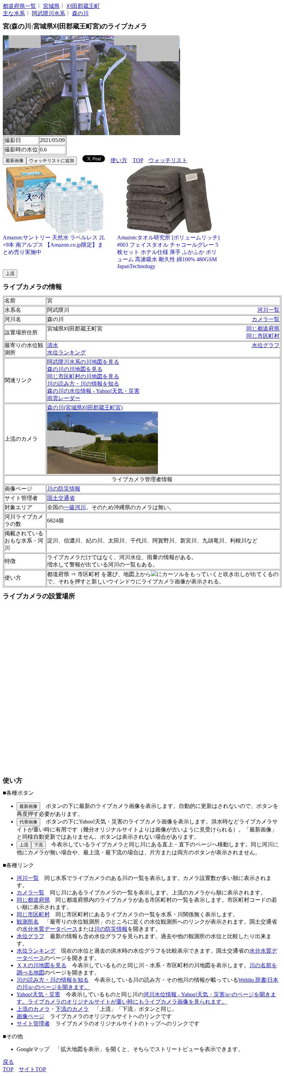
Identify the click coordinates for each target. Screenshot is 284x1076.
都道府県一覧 (19, 6)
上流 (10, 273)
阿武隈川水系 (48, 13)
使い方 (118, 160)
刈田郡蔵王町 (83, 6)
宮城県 (51, 6)
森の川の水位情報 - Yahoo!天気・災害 (93, 391)
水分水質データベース (50, 929)
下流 (38, 844)
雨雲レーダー (63, 398)
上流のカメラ (33, 1009)
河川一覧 (268, 310)
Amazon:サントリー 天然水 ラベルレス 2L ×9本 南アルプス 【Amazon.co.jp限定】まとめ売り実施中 (54, 245)
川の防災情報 (63, 489)
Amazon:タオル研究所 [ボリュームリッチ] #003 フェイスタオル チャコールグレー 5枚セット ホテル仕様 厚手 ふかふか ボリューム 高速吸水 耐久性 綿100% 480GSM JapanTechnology (168, 252)
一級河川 (75, 507)
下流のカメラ (72, 1009)
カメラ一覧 (265, 319)
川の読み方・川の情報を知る (83, 384)
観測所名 (28, 922)
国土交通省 (61, 498)
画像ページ (30, 1016)
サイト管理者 (33, 1023)
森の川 (80, 13)
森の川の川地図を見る (75, 369)
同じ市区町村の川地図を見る (83, 376)
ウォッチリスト (168, 160)
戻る (8, 1062)
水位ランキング (66, 352)
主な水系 (14, 13)
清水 (52, 345)
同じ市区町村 (262, 336)
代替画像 (28, 821)
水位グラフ (265, 345)
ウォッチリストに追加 (51, 160)
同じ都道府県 (262, 329)
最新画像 (15, 160)
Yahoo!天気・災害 (38, 994)
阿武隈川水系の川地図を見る (83, 362)
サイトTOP (32, 1069)
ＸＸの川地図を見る (41, 965)
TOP (138, 160)
